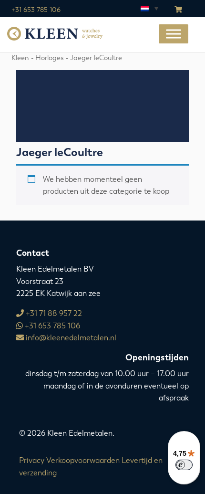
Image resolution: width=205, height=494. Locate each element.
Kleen (20, 57)
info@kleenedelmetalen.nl (70, 337)
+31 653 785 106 (36, 10)
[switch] (184, 465)
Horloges (49, 57)
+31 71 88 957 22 (53, 313)
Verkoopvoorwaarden (83, 460)
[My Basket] (178, 10)
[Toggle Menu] (173, 34)
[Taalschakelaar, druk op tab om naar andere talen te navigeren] (148, 8)
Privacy (31, 460)
